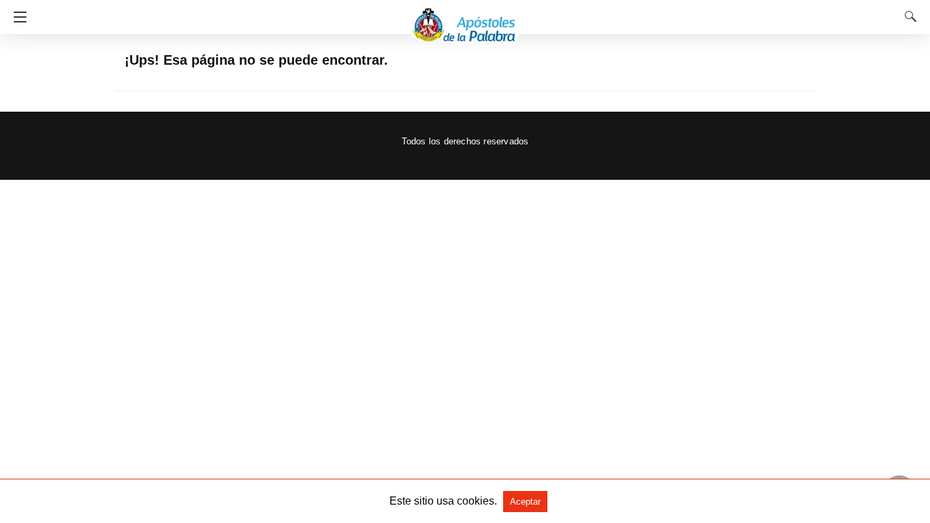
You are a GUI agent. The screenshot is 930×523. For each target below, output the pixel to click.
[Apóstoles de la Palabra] (464, 18)
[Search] (907, 16)
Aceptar (525, 501)
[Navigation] (16, 17)
